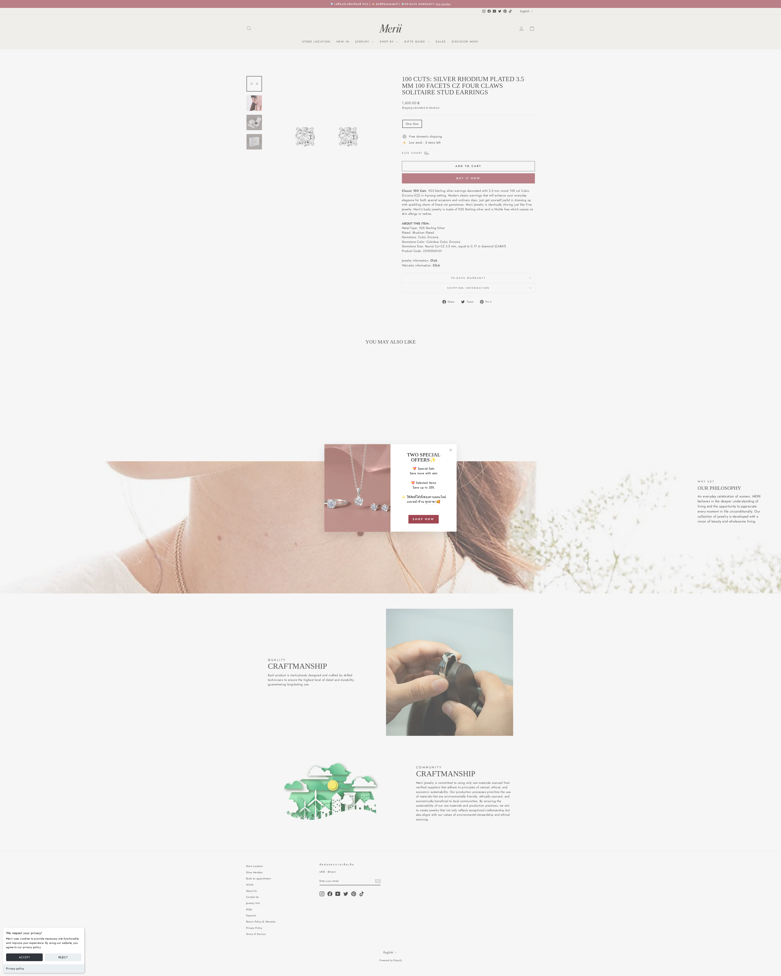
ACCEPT (24, 957)
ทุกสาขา (430, 501)
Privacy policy (15, 968)
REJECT (63, 957)
